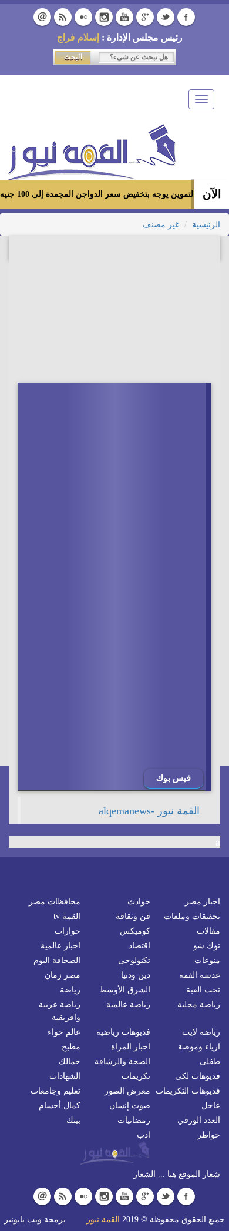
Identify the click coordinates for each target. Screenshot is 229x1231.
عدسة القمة (199, 975)
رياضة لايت (201, 1032)
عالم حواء (64, 1032)
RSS (63, 17)
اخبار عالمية (60, 945)
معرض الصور (127, 1090)
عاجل (210, 1105)
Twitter (165, 17)
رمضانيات (133, 1120)
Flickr (83, 17)
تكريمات (136, 1076)
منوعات (207, 960)
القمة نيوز (103, 1219)
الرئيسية (206, 224)
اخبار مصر (202, 901)
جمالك (69, 1061)
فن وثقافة (133, 916)
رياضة (70, 989)
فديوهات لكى (197, 1076)
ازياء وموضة (199, 1046)
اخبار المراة (130, 1046)
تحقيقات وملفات (192, 916)
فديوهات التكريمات (188, 1090)
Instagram (104, 17)
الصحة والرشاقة (122, 1061)
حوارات (67, 931)
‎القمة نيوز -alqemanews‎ (149, 811)
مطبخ (71, 1046)
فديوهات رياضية (123, 1032)
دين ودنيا (135, 975)
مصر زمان (62, 975)
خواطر (208, 1135)
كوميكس (135, 931)
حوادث (138, 901)
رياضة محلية (198, 1004)
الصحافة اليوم (56, 960)
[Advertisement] (123, 839)
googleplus (145, 17)
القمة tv (66, 916)
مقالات (208, 931)
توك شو (206, 945)
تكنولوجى (134, 960)
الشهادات (64, 1076)
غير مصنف (161, 224)
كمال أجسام (59, 1105)
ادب (143, 1135)
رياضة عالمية (128, 1004)
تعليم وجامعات (55, 1090)
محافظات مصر (54, 901)
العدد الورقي (198, 1120)
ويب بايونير (23, 1219)
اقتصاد (139, 945)
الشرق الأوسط (124, 989)
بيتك (73, 1120)
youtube (124, 17)
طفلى (210, 1061)
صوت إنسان (129, 1105)
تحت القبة (203, 989)
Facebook (186, 17)
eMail (42, 17)
